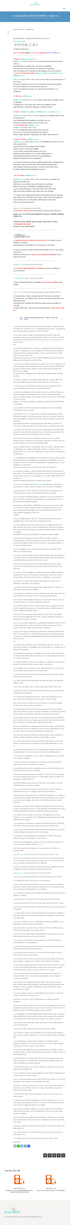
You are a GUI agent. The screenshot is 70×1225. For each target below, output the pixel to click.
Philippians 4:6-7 (19, 75)
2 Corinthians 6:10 (40, 112)
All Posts (22, 18)
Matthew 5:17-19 (32, 139)
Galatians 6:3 (17, 264)
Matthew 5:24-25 (30, 175)
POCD (28, 18)
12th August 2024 (19, 1188)
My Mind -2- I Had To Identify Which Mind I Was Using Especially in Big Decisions (19, 1176)
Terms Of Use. (25, 1217)
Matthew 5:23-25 (18, 179)
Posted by (18, 29)
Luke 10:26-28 (17, 292)
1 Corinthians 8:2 (18, 278)
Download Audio (19, 41)
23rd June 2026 (51, 1188)
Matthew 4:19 (27, 96)
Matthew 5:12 (25, 112)
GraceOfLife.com (10, 1217)
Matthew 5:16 (33, 125)
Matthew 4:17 (25, 59)
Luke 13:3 (33, 59)
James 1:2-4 (54, 112)
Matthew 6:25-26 (56, 73)
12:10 (48, 112)
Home (15, 18)
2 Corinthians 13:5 (19, 235)
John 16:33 (47, 73)
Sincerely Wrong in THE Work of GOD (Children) (51, 1176)
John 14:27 (39, 73)
